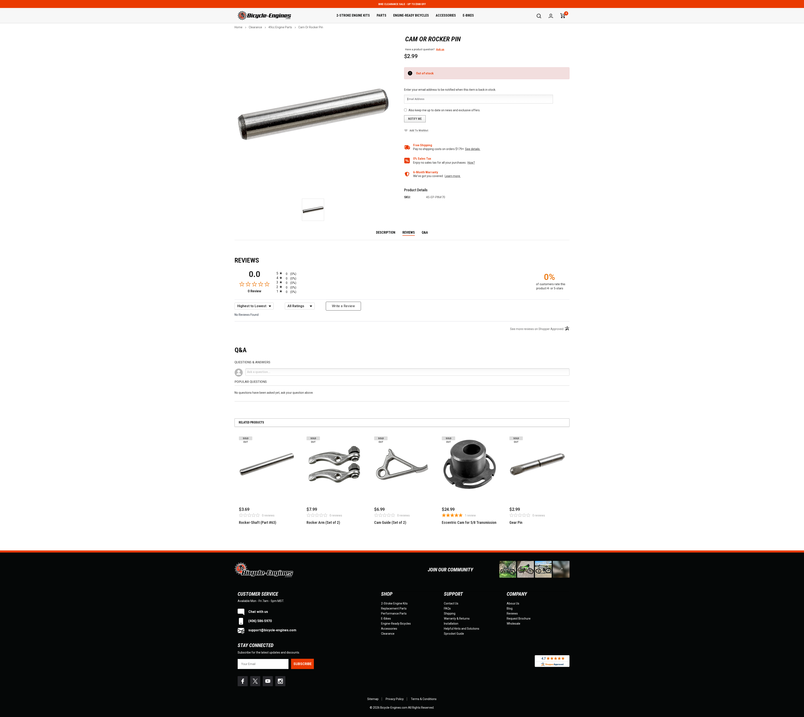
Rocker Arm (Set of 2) (323, 522)
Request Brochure (519, 618)
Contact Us (451, 603)
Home (238, 27)
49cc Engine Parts (280, 27)
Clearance (255, 27)
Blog (510, 608)
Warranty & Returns (457, 618)
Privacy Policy (395, 699)
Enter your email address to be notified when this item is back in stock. (450, 89)
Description (385, 232)
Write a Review (343, 306)
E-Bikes (468, 15)
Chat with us (257, 612)
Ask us (440, 49)
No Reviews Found (246, 314)
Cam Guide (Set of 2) (390, 522)
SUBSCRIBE (302, 664)
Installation (451, 623)
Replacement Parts (394, 608)
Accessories (446, 15)
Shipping (449, 613)
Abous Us (513, 603)
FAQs (447, 608)
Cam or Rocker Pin (310, 27)
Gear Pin (515, 522)
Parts (381, 15)
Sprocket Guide (454, 633)
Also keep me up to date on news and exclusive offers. (444, 110)
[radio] (402, 273)
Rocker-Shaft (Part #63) (257, 522)
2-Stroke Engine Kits (353, 15)
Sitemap (373, 699)
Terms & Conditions (424, 699)
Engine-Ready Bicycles (411, 15)
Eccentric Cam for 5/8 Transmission (469, 522)
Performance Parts (394, 613)
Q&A (425, 232)
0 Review (261, 291)
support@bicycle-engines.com (271, 630)
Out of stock (266, 493)
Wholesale (513, 623)
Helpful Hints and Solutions (461, 628)
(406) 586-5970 (259, 621)
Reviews (408, 232)
